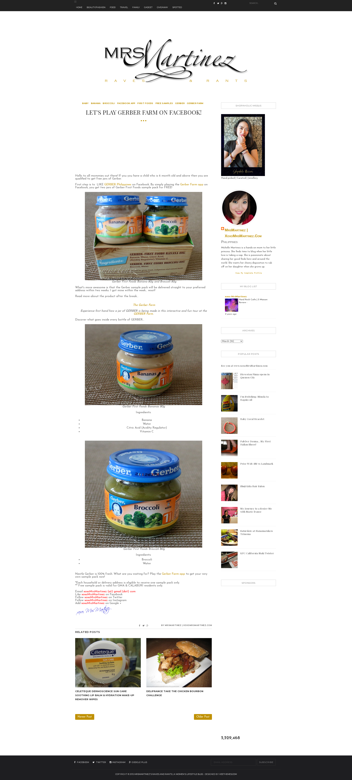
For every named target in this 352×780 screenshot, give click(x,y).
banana (96, 103)
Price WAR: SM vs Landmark (256, 463)
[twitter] (219, 3)
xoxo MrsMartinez (236, 296)
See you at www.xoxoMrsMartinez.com (244, 365)
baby (85, 103)
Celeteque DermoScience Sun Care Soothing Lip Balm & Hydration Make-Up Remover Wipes (104, 695)
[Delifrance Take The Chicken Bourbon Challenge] (179, 662)
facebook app (126, 103)
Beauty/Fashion (96, 7)
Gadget (148, 7)
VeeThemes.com (228, 774)
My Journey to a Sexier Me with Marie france (256, 510)
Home (79, 7)
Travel (124, 7)
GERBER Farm (143, 313)
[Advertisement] (176, 19)
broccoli (109, 103)
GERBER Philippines (117, 184)
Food (112, 7)
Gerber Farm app (191, 184)
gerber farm (195, 103)
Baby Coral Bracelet (252, 418)
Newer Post (85, 717)
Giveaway (162, 7)
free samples (164, 103)
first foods (145, 103)
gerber (180, 103)
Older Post (203, 717)
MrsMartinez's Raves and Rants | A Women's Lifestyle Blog (168, 774)
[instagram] (223, 3)
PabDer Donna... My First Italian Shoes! (255, 443)
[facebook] (215, 3)
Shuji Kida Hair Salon (252, 486)
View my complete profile (248, 273)
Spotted (177, 7)
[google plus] (226, 3)
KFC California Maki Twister (257, 553)
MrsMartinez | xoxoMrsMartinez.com (243, 233)
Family (136, 7)
